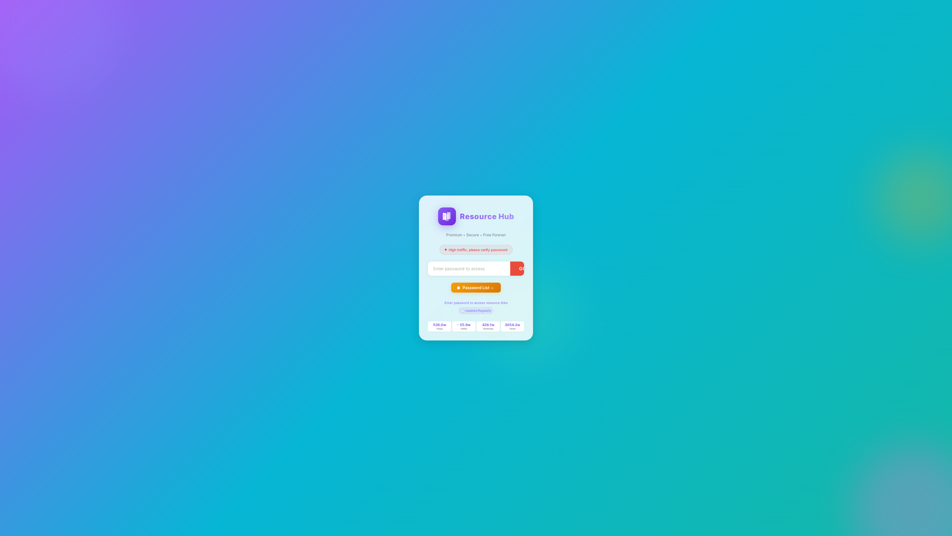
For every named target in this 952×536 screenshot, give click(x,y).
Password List (476, 287)
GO (522, 268)
